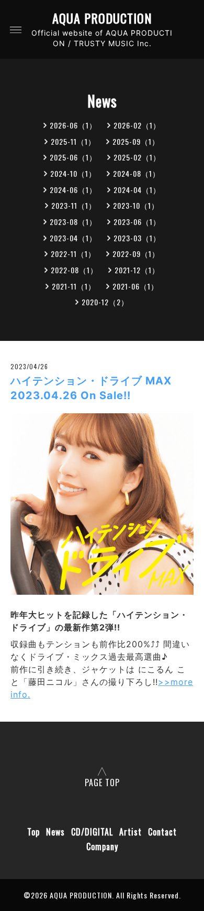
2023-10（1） (136, 205)
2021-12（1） (137, 269)
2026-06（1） (73, 125)
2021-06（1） (135, 286)
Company (102, 846)
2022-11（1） (73, 253)
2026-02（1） (137, 125)
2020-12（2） (105, 301)
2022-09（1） (136, 253)
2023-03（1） (137, 237)
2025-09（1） (136, 141)
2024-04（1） (137, 189)
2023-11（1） (73, 205)
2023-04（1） (73, 237)
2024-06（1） (73, 189)
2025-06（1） (73, 157)
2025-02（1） (137, 157)
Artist (130, 832)
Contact (162, 832)
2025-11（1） (73, 141)
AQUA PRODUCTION (102, 18)
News (55, 832)
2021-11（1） (74, 286)
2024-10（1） (73, 173)
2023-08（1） (73, 221)
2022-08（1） (74, 269)
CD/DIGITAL (92, 832)
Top (33, 832)
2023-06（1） (137, 221)
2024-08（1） (136, 173)
